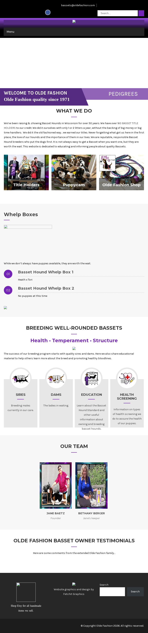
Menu (10, 31)
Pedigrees (123, 93)
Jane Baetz (56, 513)
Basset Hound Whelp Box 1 (45, 272)
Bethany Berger (91, 513)
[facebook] (47, 12)
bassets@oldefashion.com (78, 5)
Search (104, 584)
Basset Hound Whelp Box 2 (46, 288)
